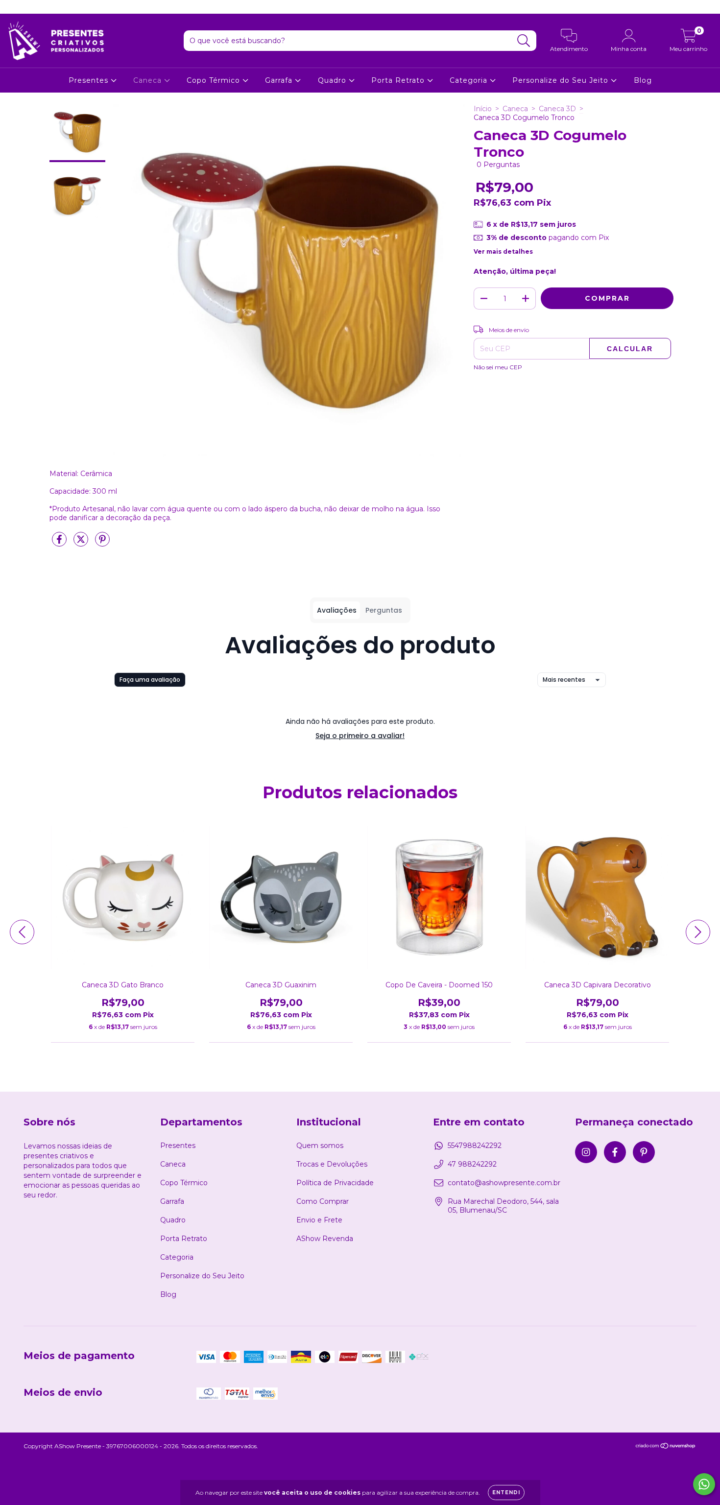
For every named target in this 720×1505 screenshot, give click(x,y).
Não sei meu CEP (498, 367)
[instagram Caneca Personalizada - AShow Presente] (14, 6)
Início (483, 108)
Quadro (333, 80)
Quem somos (319, 1145)
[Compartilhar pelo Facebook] (60, 543)
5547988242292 (475, 1145)
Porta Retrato (399, 80)
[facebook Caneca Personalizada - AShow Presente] (29, 6)
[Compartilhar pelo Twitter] (81, 543)
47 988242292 (472, 1164)
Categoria (470, 80)
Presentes (90, 80)
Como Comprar (322, 1201)
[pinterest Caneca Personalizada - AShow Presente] (43, 6)
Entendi (506, 1492)
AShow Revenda (324, 1238)
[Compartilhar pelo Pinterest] (102, 543)
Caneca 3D (557, 108)
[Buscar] (523, 40)
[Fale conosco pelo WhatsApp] (704, 1484)
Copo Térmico (214, 80)
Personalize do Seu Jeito (561, 80)
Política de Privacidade (335, 1182)
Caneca (148, 80)
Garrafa (280, 80)
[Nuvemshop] (665, 1447)
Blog (643, 80)
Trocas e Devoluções (331, 1164)
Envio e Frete (319, 1220)
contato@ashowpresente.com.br (504, 1182)
